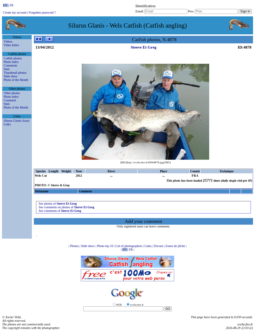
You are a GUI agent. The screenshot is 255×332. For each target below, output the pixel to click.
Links (7, 124)
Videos (8, 41)
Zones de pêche (175, 246)
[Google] (127, 300)
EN (5, 5)
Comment (10, 100)
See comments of (60, 210)
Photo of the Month (16, 80)
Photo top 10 (105, 246)
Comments (10, 65)
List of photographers (129, 246)
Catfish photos (13, 58)
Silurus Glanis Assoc (17, 120)
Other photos (12, 93)
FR (12, 5)
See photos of (58, 203)
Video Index (11, 45)
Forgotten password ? (42, 12)
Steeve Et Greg (143, 47)
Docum (159, 246)
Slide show (11, 76)
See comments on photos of (66, 207)
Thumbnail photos (15, 72)
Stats (7, 69)
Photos (74, 246)
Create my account (14, 12)
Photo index (11, 62)
